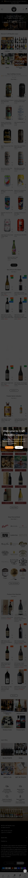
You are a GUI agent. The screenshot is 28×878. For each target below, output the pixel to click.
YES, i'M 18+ (9, 447)
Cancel (19, 447)
